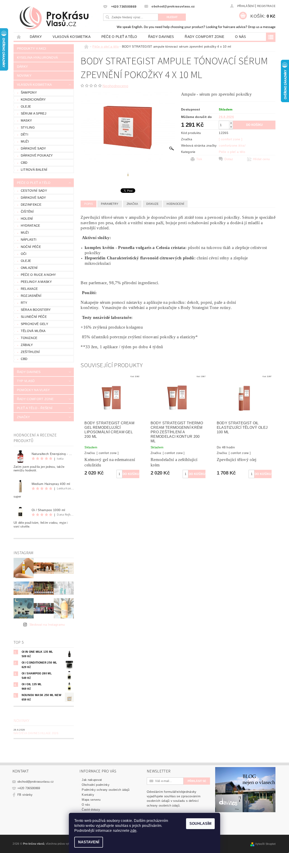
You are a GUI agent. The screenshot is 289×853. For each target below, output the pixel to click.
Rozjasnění (31, 295)
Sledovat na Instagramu (47, 624)
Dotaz (228, 159)
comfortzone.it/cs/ (232, 145)
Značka (132, 203)
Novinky (24, 75)
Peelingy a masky (36, 282)
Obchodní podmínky (95, 784)
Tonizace (29, 338)
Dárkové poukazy (37, 155)
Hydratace (30, 225)
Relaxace (29, 288)
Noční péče (31, 247)
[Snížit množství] (231, 127)
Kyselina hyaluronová (37, 57)
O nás (240, 37)
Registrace (266, 6)
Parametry (109, 203)
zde (133, 830)
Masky (26, 120)
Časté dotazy (91, 809)
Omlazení (29, 268)
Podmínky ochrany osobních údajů (105, 789)
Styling (28, 127)
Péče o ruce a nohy (38, 275)
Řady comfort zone (204, 37)
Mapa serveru (91, 799)
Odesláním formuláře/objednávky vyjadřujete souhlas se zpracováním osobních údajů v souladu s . (173, 798)
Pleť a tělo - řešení (34, 408)
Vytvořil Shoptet (265, 844)
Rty (24, 302)
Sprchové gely (34, 324)
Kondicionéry (33, 99)
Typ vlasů (26, 381)
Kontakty (88, 794)
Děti (24, 134)
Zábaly (27, 345)
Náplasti (29, 239)
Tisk (199, 159)
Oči (24, 254)
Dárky (36, 37)
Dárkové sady (33, 148)
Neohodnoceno (115, 86)
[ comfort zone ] (230, 139)
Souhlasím (200, 823)
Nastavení (88, 842)
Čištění (27, 211)
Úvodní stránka (19, 37)
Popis (88, 203)
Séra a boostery (36, 309)
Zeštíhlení (30, 352)
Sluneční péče (34, 316)
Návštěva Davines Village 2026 (36, 733)
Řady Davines (161, 37)
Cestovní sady (34, 190)
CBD (24, 162)
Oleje (26, 106)
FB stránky (25, 794)
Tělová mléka (33, 331)
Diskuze (152, 203)
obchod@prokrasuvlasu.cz (35, 781)
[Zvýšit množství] (231, 123)
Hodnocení (175, 203)
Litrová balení (34, 169)
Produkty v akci (31, 48)
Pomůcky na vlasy (33, 390)
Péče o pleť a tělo (119, 37)
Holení (27, 218)
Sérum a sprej (33, 113)
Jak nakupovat (92, 780)
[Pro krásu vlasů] (58, 18)
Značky (23, 417)
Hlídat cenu (261, 159)
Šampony (29, 92)
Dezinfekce (31, 204)
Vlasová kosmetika (71, 37)
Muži (25, 141)
